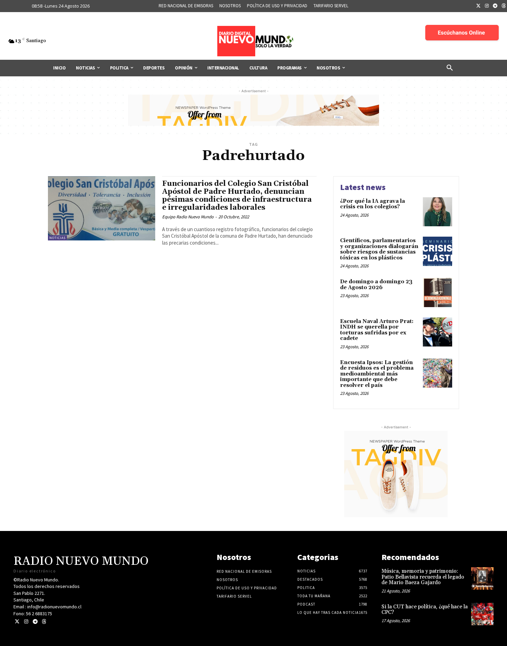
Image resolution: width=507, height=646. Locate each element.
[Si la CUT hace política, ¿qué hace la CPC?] (482, 614)
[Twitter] (478, 6)
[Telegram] (495, 6)
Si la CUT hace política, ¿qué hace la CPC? (424, 610)
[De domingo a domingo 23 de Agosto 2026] (437, 292)
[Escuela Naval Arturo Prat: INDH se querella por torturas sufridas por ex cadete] (437, 332)
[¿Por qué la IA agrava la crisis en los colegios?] (437, 212)
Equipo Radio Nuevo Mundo (187, 217)
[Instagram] (487, 6)
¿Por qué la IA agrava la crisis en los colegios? (372, 204)
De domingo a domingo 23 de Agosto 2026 (376, 284)
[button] (449, 68)
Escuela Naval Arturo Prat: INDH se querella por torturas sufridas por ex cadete (377, 330)
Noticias (57, 238)
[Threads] (44, 621)
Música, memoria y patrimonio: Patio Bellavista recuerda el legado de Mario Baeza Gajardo (422, 577)
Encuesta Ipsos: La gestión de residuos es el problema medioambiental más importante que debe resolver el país (377, 374)
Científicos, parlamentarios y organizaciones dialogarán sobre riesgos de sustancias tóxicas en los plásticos (379, 249)
